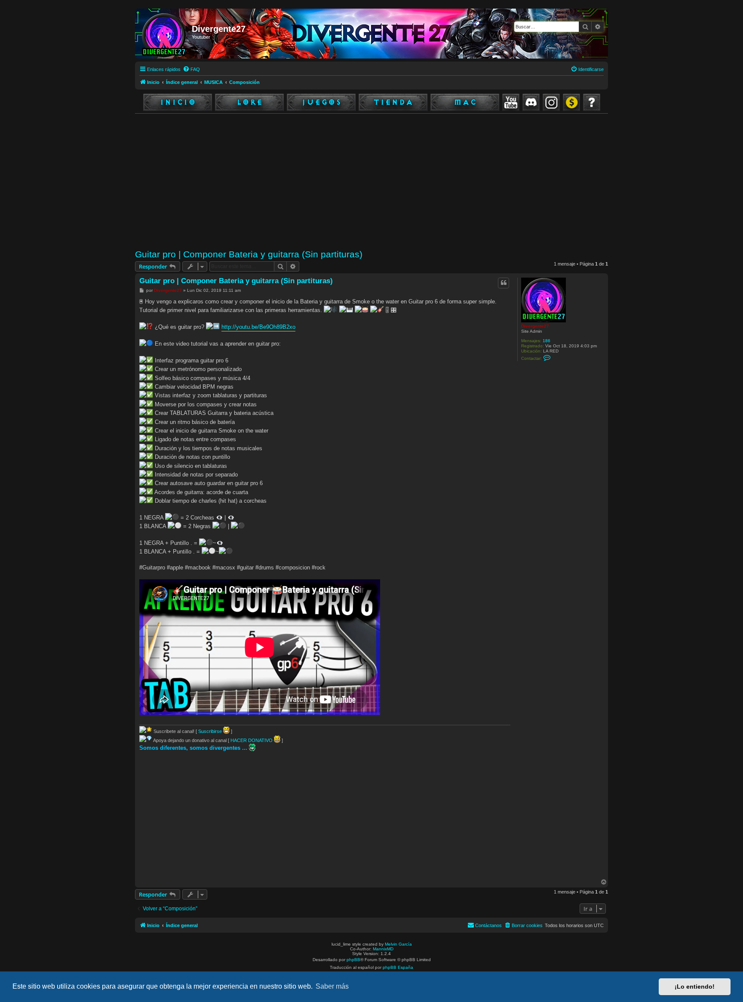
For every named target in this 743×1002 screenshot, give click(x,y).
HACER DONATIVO (252, 740)
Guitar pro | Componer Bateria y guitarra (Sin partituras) (248, 254)
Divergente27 (535, 326)
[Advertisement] (393, 181)
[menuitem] (191, 69)
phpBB (353, 959)
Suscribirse (210, 731)
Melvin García (398, 944)
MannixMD (383, 948)
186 (546, 340)
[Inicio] (164, 34)
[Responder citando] (503, 283)
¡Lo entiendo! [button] (695, 986)
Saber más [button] (332, 986)
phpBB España (398, 967)
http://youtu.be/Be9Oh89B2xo (258, 327)
